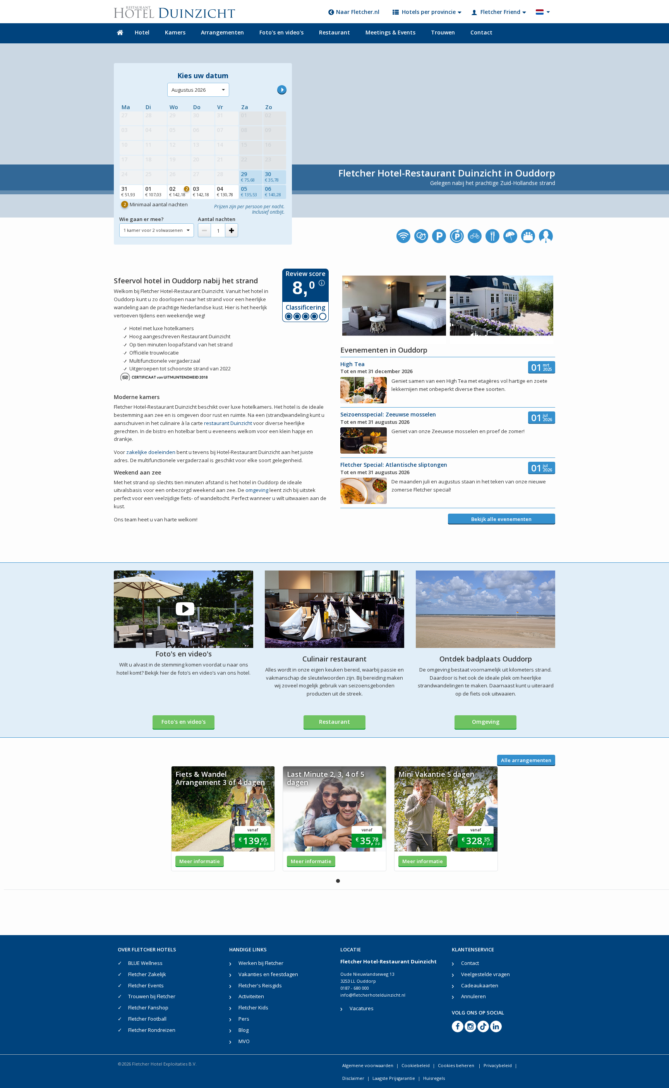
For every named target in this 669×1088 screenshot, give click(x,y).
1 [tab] (338, 881)
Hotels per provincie (428, 11)
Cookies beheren (456, 1065)
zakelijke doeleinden (150, 452)
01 (153, 191)
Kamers (175, 32)
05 (249, 191)
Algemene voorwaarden (367, 1065)
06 (273, 191)
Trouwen (443, 32)
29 (248, 176)
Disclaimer (353, 1078)
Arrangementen (222, 32)
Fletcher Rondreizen (151, 1029)
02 (178, 191)
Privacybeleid (498, 1065)
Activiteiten (251, 996)
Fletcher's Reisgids (260, 985)
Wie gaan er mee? (141, 219)
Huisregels (434, 1078)
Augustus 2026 (189, 89)
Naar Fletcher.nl (357, 11)
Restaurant (334, 32)
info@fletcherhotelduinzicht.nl (372, 995)
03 (201, 191)
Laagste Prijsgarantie (393, 1078)
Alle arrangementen (526, 760)
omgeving (256, 490)
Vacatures (362, 1008)
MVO (244, 1041)
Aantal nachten (216, 219)
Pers (243, 1018)
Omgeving (485, 721)
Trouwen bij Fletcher (151, 996)
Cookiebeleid (415, 1065)
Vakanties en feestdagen (268, 974)
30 (272, 176)
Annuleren (473, 996)
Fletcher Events (146, 985)
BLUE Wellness (145, 962)
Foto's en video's (281, 32)
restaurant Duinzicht (228, 423)
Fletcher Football (147, 1018)
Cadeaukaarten (479, 985)
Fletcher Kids (253, 1007)
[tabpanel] (223, 818)
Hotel (142, 32)
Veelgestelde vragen (485, 974)
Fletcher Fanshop (148, 1007)
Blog (243, 1029)
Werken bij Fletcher (260, 962)
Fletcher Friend (500, 11)
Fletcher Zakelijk (147, 974)
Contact (481, 32)
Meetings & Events (390, 32)
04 (225, 191)
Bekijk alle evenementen (501, 519)
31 (128, 191)
